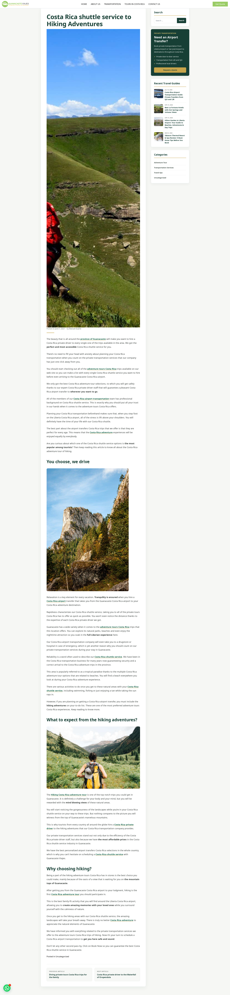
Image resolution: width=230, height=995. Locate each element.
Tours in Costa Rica (135, 4)
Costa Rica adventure (101, 432)
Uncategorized (62, 956)
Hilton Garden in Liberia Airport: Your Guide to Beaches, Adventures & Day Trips (174, 124)
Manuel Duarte (75, 329)
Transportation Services (164, 167)
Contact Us (154, 4)
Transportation (112, 4)
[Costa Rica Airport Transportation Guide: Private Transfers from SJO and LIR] (158, 93)
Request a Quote (170, 70)
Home (84, 4)
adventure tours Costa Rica (101, 368)
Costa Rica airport (56, 601)
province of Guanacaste (93, 339)
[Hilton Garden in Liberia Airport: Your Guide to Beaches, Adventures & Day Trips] (158, 121)
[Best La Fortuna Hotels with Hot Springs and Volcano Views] (158, 108)
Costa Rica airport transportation (91, 398)
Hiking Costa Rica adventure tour (69, 794)
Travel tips (158, 173)
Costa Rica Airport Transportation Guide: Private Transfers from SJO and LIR (174, 96)
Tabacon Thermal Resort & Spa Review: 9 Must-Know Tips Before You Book (175, 139)
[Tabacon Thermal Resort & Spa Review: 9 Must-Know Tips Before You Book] (158, 136)
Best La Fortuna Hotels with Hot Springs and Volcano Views (174, 109)
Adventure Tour (160, 162)
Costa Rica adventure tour (65, 894)
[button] (7, 988)
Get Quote (220, 4)
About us (95, 4)
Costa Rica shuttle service (108, 656)
